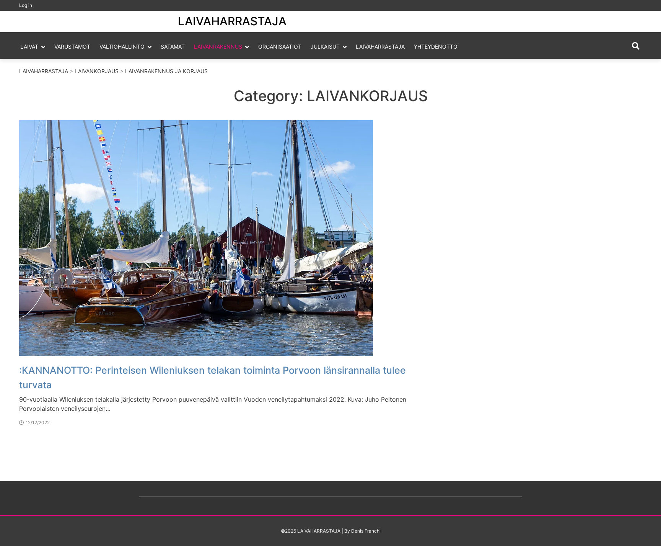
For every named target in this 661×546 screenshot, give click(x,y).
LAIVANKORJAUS (97, 71)
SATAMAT (173, 46)
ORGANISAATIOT (279, 46)
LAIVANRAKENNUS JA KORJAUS (166, 71)
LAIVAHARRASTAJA (232, 21)
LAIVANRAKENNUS (218, 46)
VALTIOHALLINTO (122, 46)
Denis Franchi (366, 531)
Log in (25, 5)
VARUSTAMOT (72, 46)
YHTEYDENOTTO (435, 46)
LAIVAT (29, 46)
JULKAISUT (325, 46)
